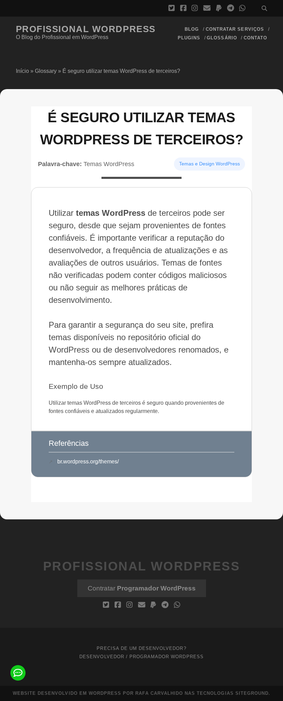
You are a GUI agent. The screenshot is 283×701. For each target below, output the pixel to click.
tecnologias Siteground (233, 693)
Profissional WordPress (86, 29)
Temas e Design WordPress (209, 163)
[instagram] (195, 8)
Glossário (222, 37)
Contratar (142, 588)
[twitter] (171, 8)
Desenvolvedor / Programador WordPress (141, 656)
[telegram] (230, 8)
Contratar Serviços (235, 29)
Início (22, 71)
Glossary (46, 71)
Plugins (189, 37)
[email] (207, 8)
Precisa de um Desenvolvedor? (141, 648)
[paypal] (219, 8)
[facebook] (183, 8)
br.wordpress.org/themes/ (88, 461)
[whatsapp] (242, 8)
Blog (192, 29)
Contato (255, 37)
